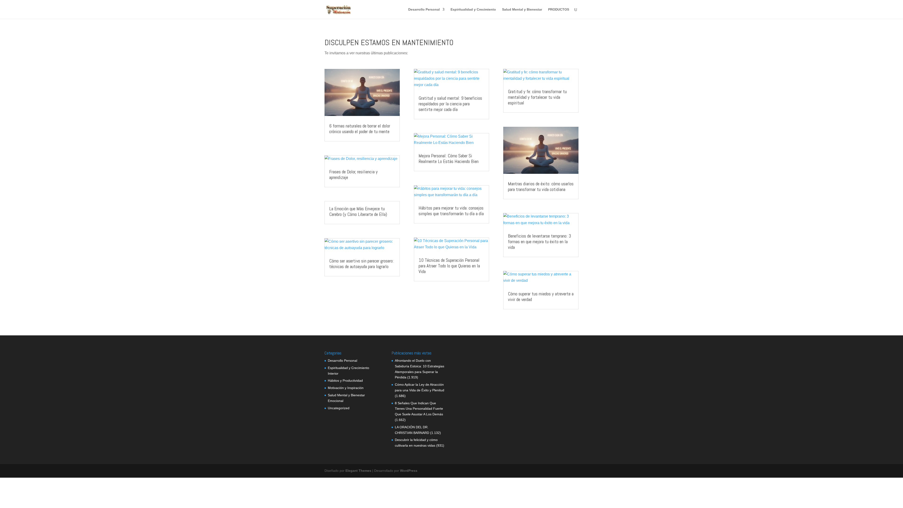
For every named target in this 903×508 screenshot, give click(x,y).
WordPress (408, 470)
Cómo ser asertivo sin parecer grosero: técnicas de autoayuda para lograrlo (361, 264)
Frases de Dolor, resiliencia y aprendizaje (353, 174)
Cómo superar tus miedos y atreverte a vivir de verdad (541, 296)
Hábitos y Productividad (345, 380)
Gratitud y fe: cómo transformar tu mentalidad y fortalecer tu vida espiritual (537, 97)
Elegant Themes (358, 470)
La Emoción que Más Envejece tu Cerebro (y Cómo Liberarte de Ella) (358, 211)
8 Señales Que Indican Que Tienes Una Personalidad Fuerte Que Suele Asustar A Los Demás (419, 408)
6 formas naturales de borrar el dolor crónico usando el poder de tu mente (359, 129)
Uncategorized (338, 408)
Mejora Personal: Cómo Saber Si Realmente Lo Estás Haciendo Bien (449, 158)
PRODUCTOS (558, 9)
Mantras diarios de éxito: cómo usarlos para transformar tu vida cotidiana (541, 186)
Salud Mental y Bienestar (522, 9)
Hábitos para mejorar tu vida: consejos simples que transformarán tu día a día (451, 211)
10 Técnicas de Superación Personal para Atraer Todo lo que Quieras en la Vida (449, 265)
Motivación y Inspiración (346, 388)
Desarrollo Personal (424, 9)
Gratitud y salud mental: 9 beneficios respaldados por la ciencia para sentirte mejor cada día (450, 103)
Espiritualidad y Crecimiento (473, 9)
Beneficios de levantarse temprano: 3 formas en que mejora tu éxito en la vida (539, 241)
